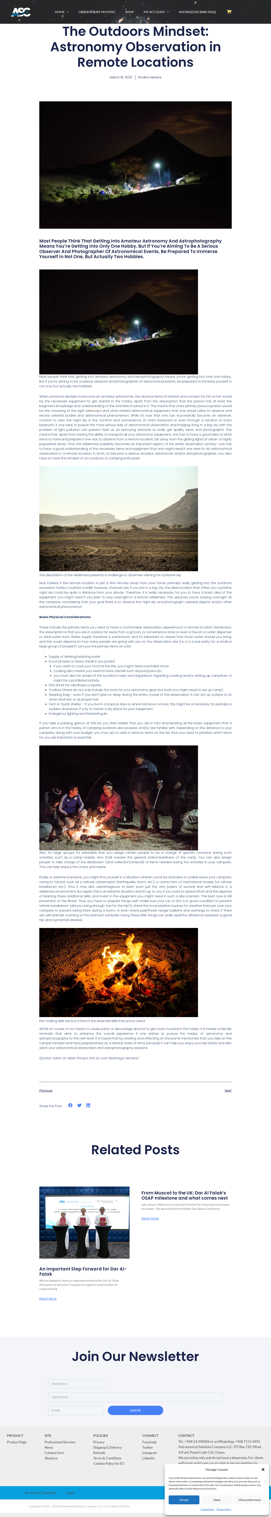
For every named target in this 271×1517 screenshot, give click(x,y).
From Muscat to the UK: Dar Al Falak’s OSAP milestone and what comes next (184, 1195)
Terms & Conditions (107, 1458)
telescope (93, 410)
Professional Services (60, 1442)
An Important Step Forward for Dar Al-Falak (83, 1271)
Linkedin (148, 1458)
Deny (216, 1500)
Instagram (149, 1453)
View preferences (249, 1500)
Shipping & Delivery (107, 1447)
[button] (263, 1469)
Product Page (17, 1442)
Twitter (147, 1447)
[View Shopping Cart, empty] (229, 12)
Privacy (98, 1442)
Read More (48, 1298)
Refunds (99, 1453)
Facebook (149, 1442)
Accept (184, 1500)
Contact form (54, 1453)
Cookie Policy (208, 1509)
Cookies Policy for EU (108, 1463)
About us (51, 1458)
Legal (70, 1493)
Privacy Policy (224, 1509)
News (49, 1447)
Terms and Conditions (40, 1493)
